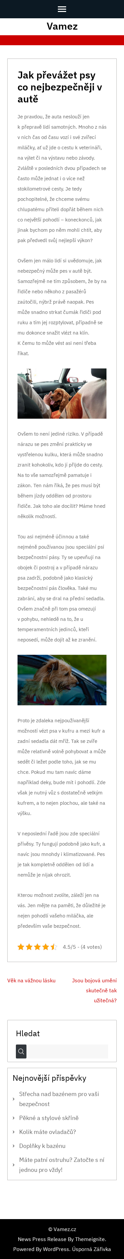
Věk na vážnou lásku (31, 980)
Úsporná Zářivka (91, 1249)
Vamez (62, 25)
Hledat (28, 1033)
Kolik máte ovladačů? (47, 1132)
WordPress (56, 1249)
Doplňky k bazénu (42, 1146)
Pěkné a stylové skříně (49, 1118)
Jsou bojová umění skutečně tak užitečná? (94, 990)
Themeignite (90, 1239)
